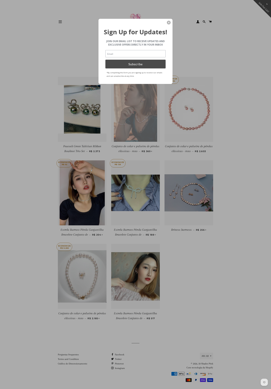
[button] (169, 22)
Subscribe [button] (135, 64)
